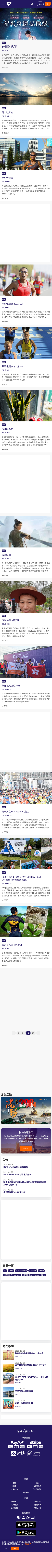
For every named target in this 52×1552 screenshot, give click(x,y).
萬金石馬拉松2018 (11, 685)
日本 (43, 1275)
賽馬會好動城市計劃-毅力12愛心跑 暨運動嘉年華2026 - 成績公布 (24, 1183)
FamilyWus (32, 1270)
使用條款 (14, 1508)
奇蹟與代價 (9, 47)
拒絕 (6, 1548)
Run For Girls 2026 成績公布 (15, 1166)
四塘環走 (41, 1270)
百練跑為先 (7, 429)
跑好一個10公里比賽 (24, 1402)
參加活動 (26, 1148)
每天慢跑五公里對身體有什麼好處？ (31, 1365)
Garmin (11, 1270)
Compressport (35, 1275)
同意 (15, 1548)
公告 (38, 1482)
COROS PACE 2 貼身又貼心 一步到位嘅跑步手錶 (31, 1378)
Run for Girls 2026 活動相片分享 (17, 1174)
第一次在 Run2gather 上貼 (15, 811)
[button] (49, 1113)
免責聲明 (37, 1504)
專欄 (3, 43)
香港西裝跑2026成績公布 (14, 1192)
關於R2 (14, 1501)
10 (33, 1033)
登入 (40, 4)
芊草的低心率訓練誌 (24, 1391)
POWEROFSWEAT (21, 1270)
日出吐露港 (7, 112)
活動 (14, 1482)
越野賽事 (25, 1275)
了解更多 (28, 1544)
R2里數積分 (37, 1489)
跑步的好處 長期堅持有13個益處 (29, 1353)
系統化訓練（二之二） (13, 303)
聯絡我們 (37, 1501)
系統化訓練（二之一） (13, 366)
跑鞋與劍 (6, 555)
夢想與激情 (7, 177)
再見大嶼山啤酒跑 (11, 620)
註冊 (47, 4)
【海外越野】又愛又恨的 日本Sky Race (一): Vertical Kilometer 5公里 (24, 878)
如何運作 (37, 1486)
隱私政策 (37, 1508)
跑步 (5, 1270)
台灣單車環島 (8, 1275)
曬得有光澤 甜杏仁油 (12, 944)
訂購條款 (14, 1504)
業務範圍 (26, 1492)
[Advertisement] (26, 233)
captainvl (17, 1275)
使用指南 (14, 1489)
